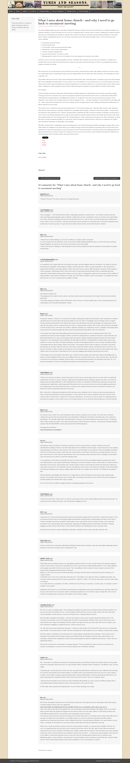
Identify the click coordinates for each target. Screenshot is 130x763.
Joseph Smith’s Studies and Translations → (107, 178)
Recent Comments (58, 11)
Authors (25, 11)
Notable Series (71, 11)
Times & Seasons (23, 761)
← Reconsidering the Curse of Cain (49, 178)
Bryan (42, 313)
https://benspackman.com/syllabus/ (50, 429)
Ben (41, 234)
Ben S (42, 410)
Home (11, 11)
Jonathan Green (44, 26)
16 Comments (61, 26)
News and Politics (43, 17)
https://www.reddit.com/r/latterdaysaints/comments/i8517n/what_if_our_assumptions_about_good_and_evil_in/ (73, 707)
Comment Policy (44, 11)
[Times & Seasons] (65, 5)
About (18, 11)
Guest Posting (83, 11)
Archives (33, 11)
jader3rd (43, 194)
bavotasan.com (116, 761)
